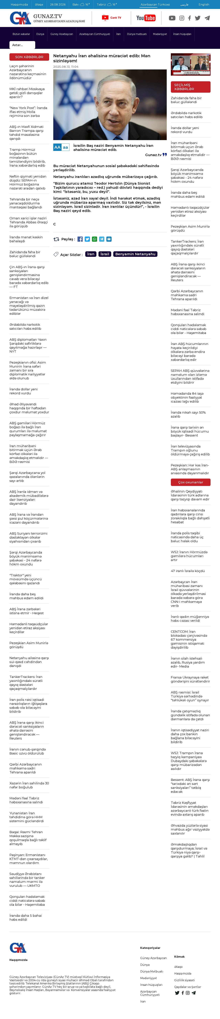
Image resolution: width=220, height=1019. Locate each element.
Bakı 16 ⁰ (81, 4)
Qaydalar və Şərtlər (187, 987)
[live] (111, 18)
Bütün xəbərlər (21, 34)
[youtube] (146, 18)
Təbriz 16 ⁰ (107, 4)
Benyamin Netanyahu (135, 254)
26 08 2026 (57, 4)
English (204, 4)
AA (57, 147)
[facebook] (189, 18)
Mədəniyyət (160, 34)
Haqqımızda (19, 4)
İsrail (105, 254)
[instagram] (182, 18)
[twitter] (197, 18)
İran (118, 34)
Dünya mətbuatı (137, 34)
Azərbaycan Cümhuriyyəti (94, 34)
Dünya (40, 34)
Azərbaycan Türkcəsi (155, 4)
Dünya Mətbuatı (151, 971)
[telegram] (207, 18)
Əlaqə (39, 4)
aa (65, 147)
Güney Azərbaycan (62, 34)
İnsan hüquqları (182, 34)
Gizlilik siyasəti (184, 980)
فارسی (184, 4)
